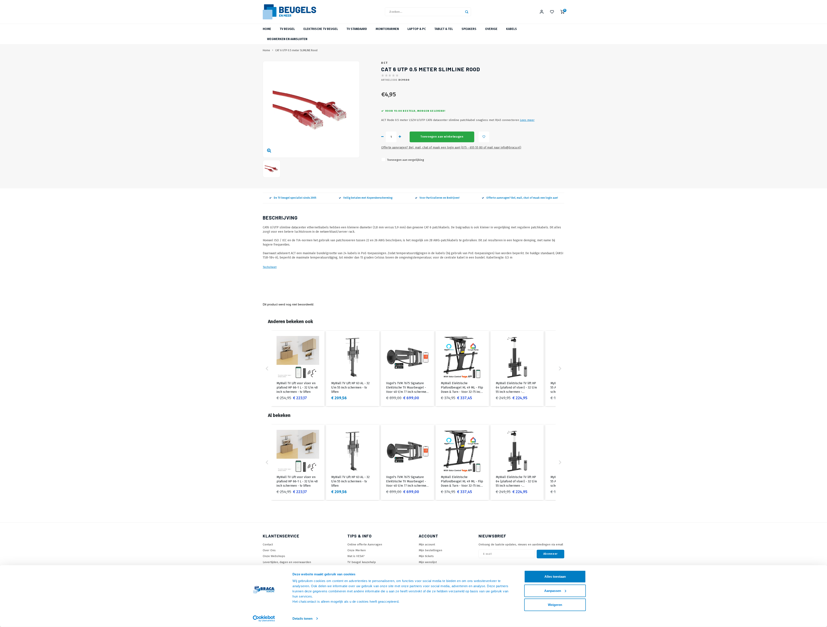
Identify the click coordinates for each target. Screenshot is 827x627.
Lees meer (527, 120)
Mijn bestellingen (430, 550)
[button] (267, 368)
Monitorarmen (387, 29)
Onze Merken (356, 550)
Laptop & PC (416, 29)
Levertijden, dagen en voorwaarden (287, 562)
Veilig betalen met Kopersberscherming (367, 197)
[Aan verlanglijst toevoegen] (484, 137)
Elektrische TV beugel (320, 29)
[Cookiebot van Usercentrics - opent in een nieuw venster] (264, 618)
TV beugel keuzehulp (361, 562)
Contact (268, 544)
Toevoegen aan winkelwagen (441, 136)
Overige (491, 29)
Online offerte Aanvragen (364, 544)
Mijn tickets (426, 556)
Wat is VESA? (356, 556)
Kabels (511, 29)
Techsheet (270, 267)
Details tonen (302, 618)
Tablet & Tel (443, 29)
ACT (384, 62)
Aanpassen (552, 590)
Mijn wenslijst (428, 562)
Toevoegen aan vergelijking (405, 159)
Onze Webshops (274, 556)
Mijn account (427, 544)
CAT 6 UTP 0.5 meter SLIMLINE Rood (296, 50)
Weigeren (555, 605)
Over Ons (269, 550)
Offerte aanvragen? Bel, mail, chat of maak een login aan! (522, 197)
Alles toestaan (555, 576)
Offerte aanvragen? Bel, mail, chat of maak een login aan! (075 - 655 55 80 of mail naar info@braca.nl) (451, 147)
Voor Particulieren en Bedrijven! (439, 197)
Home (267, 29)
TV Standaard (357, 29)
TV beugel (287, 29)
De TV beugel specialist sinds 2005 (295, 197)
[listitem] (297, 368)
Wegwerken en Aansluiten (287, 39)
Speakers (469, 29)
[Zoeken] (466, 12)
